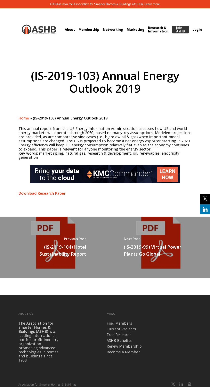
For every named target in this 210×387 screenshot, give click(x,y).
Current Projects (121, 329)
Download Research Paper (41, 193)
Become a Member (123, 352)
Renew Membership (124, 346)
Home (23, 118)
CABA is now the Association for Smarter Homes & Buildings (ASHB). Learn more (105, 4)
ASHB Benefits (119, 340)
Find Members (119, 323)
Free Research (119, 335)
